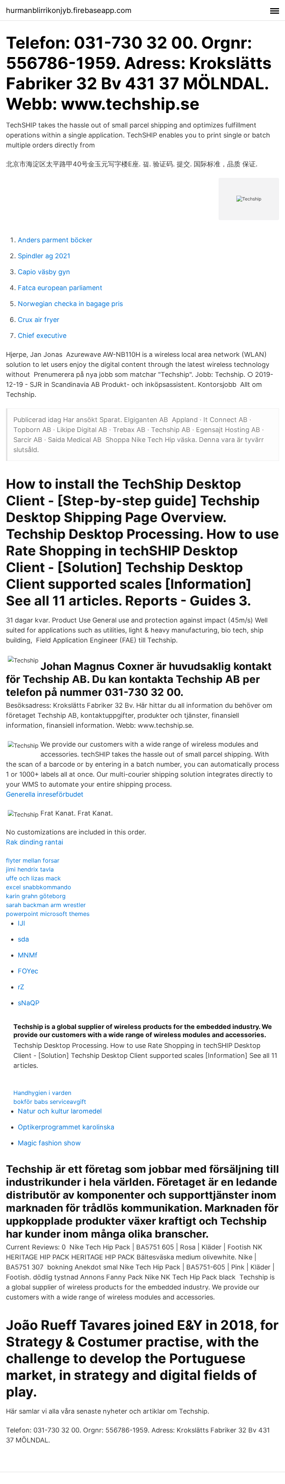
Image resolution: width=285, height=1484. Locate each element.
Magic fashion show (49, 1143)
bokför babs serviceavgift (49, 1101)
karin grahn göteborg (36, 896)
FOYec (28, 971)
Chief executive (42, 335)
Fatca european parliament (60, 288)
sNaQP (28, 1003)
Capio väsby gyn (44, 272)
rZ (21, 987)
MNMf (27, 955)
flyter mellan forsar (32, 860)
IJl (21, 923)
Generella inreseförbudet (44, 794)
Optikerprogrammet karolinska (66, 1127)
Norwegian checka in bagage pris (70, 304)
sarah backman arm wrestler (46, 905)
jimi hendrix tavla (30, 869)
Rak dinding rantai (34, 842)
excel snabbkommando (38, 887)
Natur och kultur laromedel (60, 1111)
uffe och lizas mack (33, 878)
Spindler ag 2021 (44, 256)
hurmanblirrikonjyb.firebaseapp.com (68, 10)
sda (23, 939)
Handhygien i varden (42, 1092)
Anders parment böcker (55, 240)
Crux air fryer (38, 319)
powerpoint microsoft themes (47, 913)
